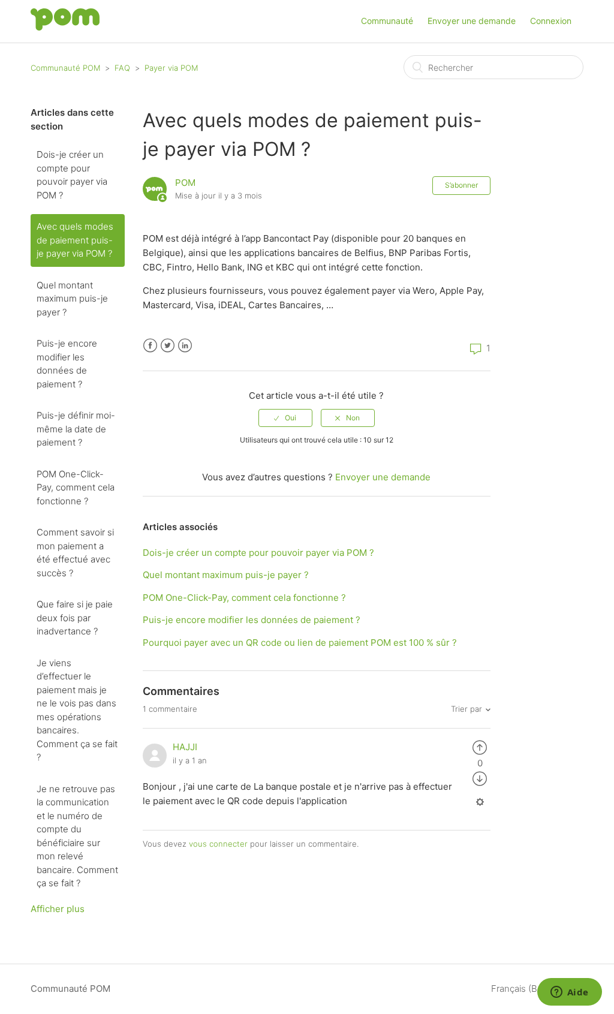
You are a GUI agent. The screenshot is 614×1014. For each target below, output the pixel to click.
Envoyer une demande (472, 21)
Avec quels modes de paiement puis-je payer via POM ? (75, 240)
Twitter (167, 345)
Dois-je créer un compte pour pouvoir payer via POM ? (72, 175)
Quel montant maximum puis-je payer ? (72, 298)
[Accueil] (65, 27)
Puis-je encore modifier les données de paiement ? (67, 364)
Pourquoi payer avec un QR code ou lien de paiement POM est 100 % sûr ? (300, 642)
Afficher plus (58, 908)
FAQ (122, 68)
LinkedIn (184, 345)
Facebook (150, 345)
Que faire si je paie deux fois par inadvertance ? (75, 617)
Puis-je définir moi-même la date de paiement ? (76, 429)
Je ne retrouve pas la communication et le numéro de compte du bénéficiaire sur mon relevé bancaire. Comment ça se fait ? (77, 836)
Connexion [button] (550, 21)
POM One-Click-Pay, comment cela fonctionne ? (76, 487)
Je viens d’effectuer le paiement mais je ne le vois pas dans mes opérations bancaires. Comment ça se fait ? (77, 710)
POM (185, 182)
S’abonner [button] (461, 184)
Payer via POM (171, 68)
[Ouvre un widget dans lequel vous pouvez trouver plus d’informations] (569, 993)
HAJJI (185, 747)
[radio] (285, 418)
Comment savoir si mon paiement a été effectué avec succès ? (75, 552)
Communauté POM (65, 68)
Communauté (387, 21)
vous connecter (218, 843)
